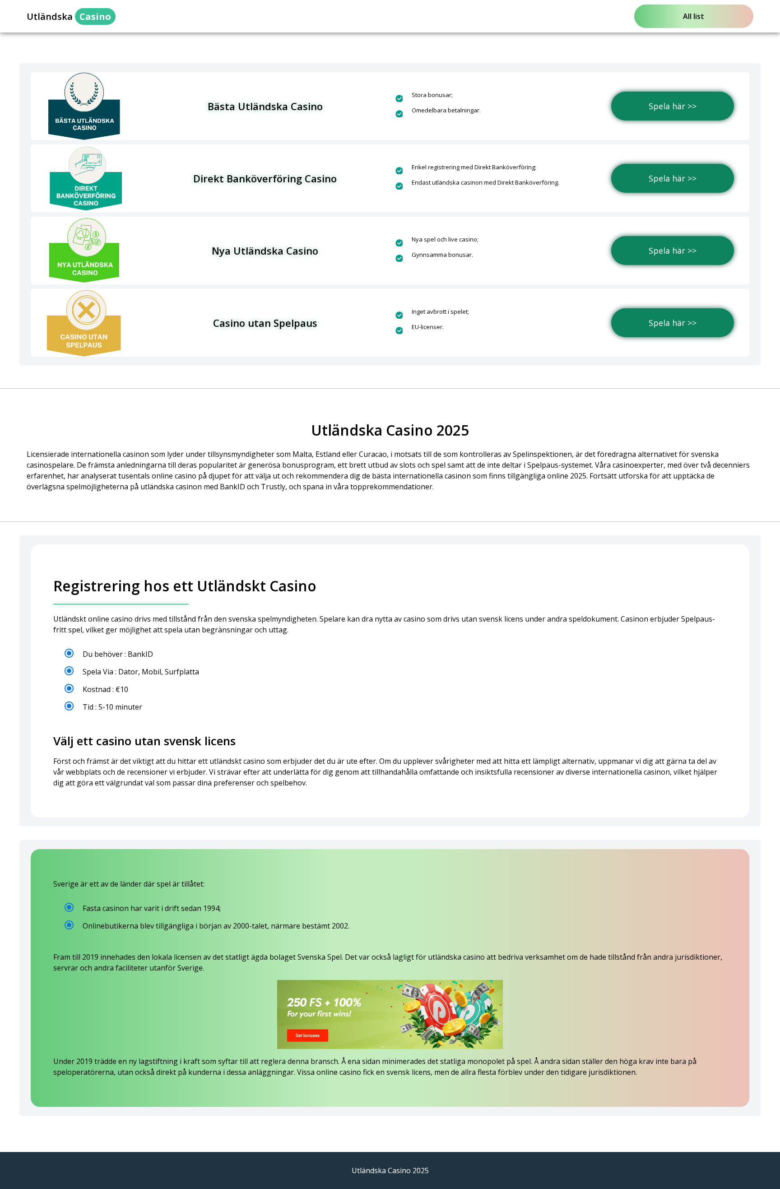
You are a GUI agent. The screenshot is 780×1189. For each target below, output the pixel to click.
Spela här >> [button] (672, 106)
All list (693, 16)
